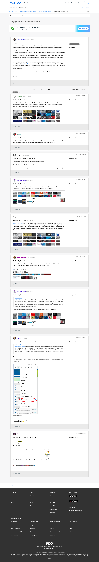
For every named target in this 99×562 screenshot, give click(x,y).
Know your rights (74, 521)
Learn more (62, 552)
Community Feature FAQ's (45, 11)
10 (74, 437)
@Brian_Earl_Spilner (18, 223)
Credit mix (32, 528)
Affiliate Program (53, 509)
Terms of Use (53, 499)
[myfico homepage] (15, 3)
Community (74, 2)
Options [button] (87, 11)
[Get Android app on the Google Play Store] (73, 501)
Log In (86, 2)
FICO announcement (74, 43)
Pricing (33, 2)
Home (12, 495)
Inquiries (52, 528)
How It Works (27, 2)
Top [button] (12, 485)
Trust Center (52, 502)
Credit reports (33, 535)
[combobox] (54, 15)
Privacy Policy (53, 505)
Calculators (52, 535)
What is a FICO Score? (16, 525)
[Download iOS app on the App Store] (73, 496)
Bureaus (52, 525)
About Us (52, 495)
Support (80, 2)
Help (82, 7)
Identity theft (73, 525)
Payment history (14, 535)
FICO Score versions (15, 528)
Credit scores (14, 521)
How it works (14, 499)
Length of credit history (35, 525)
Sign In (87, 7)
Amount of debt (34, 521)
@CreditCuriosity (27, 63)
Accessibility (52, 512)
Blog (31, 505)
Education (67, 2)
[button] (87, 37)
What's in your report (55, 521)
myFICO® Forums (22, 7)
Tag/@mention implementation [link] (61, 11)
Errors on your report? (55, 531)
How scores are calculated (17, 531)
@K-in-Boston (18, 298)
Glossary (72, 531)
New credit (32, 531)
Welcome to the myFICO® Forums (28, 11)
